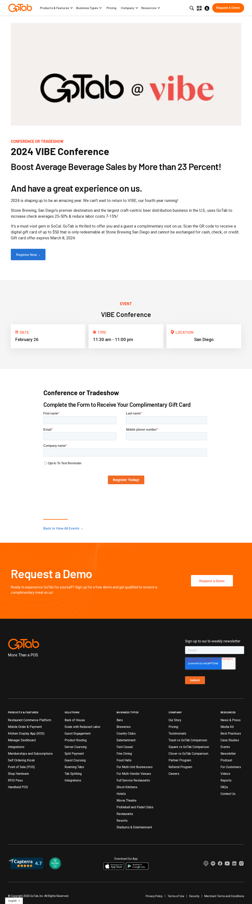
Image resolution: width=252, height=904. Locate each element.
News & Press (230, 720)
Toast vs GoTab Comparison (188, 740)
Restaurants (125, 814)
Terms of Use (176, 896)
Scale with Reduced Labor (82, 727)
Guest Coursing (75, 760)
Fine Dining (124, 753)
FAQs (224, 787)
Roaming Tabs (74, 767)
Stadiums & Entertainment (134, 827)
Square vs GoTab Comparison (189, 747)
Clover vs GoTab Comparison (188, 753)
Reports (226, 780)
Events (225, 747)
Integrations (16, 747)
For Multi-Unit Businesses (135, 767)
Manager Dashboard (22, 740)
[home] (20, 7)
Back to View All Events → (63, 528)
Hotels (121, 794)
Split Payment (74, 753)
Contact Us (227, 794)
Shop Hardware (18, 774)
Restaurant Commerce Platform (29, 720)
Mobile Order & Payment (25, 727)
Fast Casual (125, 747)
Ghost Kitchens (127, 787)
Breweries (124, 727)
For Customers (230, 767)
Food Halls (124, 760)
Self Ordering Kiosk (21, 760)
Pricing (111, 8)
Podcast (226, 760)
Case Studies (229, 740)
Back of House (75, 720)
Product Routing (76, 740)
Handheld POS (18, 787)
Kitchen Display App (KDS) (26, 733)
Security (194, 896)
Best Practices (230, 733)
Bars (120, 720)
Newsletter (228, 753)
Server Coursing (76, 747)
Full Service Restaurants (133, 780)
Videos (225, 774)
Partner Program (180, 760)
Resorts (122, 820)
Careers (174, 774)
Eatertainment (126, 740)
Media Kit (227, 727)
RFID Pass (15, 780)
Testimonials (177, 733)
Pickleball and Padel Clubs (135, 807)
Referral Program (180, 767)
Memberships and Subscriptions (30, 753)
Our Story (175, 720)
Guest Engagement (78, 733)
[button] (56, 8)
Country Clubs (126, 733)
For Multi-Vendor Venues (134, 774)
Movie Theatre (126, 800)
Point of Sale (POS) (21, 767)
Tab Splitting (73, 774)
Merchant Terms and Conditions (224, 896)
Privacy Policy (154, 896)
